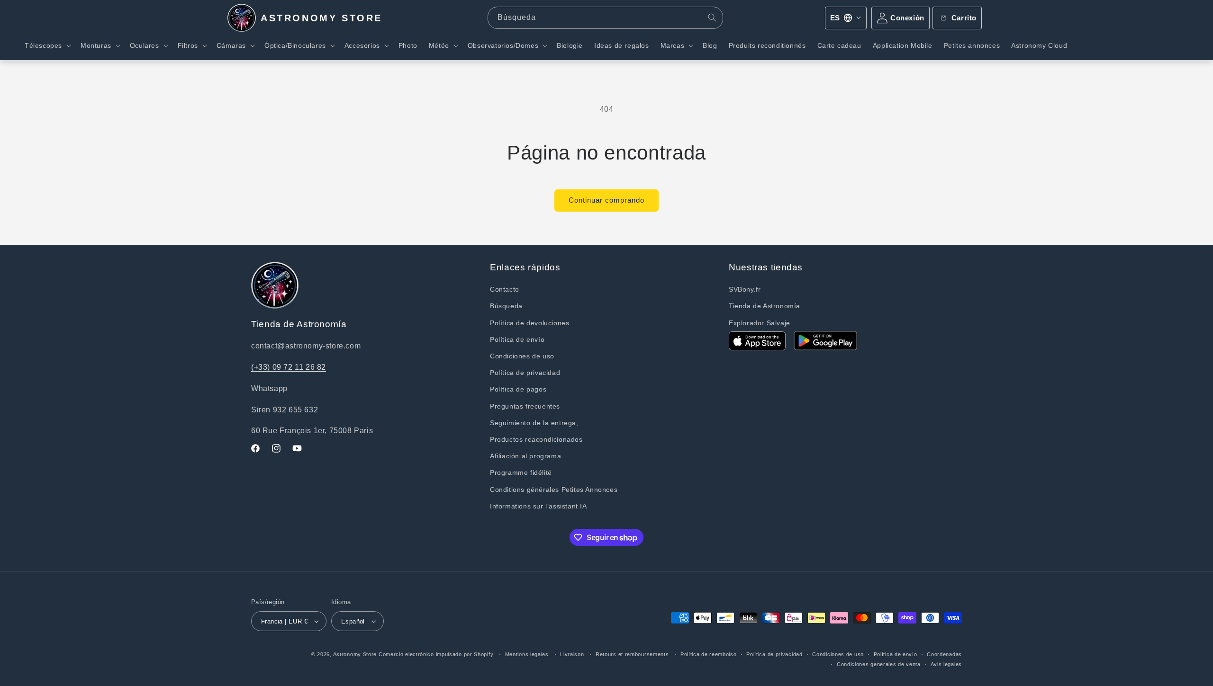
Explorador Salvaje (759, 323)
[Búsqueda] (712, 17)
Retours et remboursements (632, 654)
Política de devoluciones (529, 323)
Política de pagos (518, 389)
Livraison (572, 654)
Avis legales (946, 664)
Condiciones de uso (522, 356)
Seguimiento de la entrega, (534, 423)
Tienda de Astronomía (764, 306)
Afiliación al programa (525, 456)
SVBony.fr (744, 289)
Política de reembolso (708, 654)
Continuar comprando (606, 200)
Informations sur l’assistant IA (538, 506)
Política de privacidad (525, 372)
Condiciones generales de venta (879, 664)
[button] (47, 45)
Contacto (504, 289)
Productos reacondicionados (536, 439)
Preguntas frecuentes (525, 406)
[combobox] (605, 17)
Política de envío (517, 339)
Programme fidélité (521, 472)
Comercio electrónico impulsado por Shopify (436, 654)
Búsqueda (506, 306)
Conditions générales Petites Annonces (553, 489)
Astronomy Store (355, 654)
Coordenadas (944, 654)
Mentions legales (527, 654)
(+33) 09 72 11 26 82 (288, 367)
